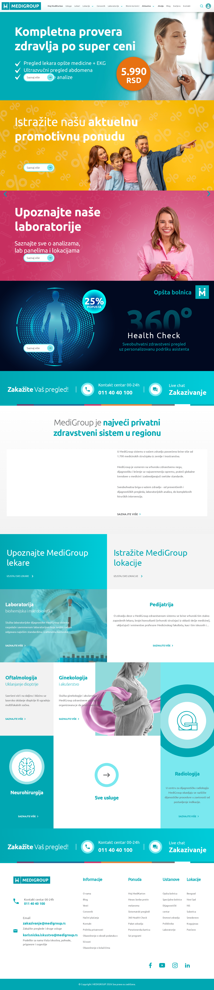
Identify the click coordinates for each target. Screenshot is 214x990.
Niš (188, 905)
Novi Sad (191, 899)
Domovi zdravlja (171, 917)
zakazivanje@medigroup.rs (44, 923)
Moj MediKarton (136, 893)
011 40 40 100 (34, 903)
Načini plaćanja (91, 917)
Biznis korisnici (132, 6)
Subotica (191, 911)
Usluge (69, 6)
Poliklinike (168, 923)
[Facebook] (150, 965)
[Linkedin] (187, 965)
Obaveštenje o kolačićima (96, 947)
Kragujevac (192, 923)
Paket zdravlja (135, 923)
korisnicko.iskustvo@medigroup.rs (50, 935)
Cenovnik (101, 6)
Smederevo (193, 917)
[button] (177, 389)
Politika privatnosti (93, 929)
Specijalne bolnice (172, 899)
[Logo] (21, 6)
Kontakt (186, 6)
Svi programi (134, 935)
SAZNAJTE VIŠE (127, 514)
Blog (168, 6)
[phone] (208, 6)
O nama (87, 893)
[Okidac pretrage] (202, 6)
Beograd (191, 893)
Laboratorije (169, 929)
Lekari (77, 6)
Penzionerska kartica (139, 929)
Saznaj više (33, 77)
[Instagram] (175, 965)
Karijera (176, 6)
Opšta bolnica (170, 893)
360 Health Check (137, 917)
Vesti (85, 905)
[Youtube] (162, 965)
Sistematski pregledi (139, 911)
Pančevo (191, 929)
